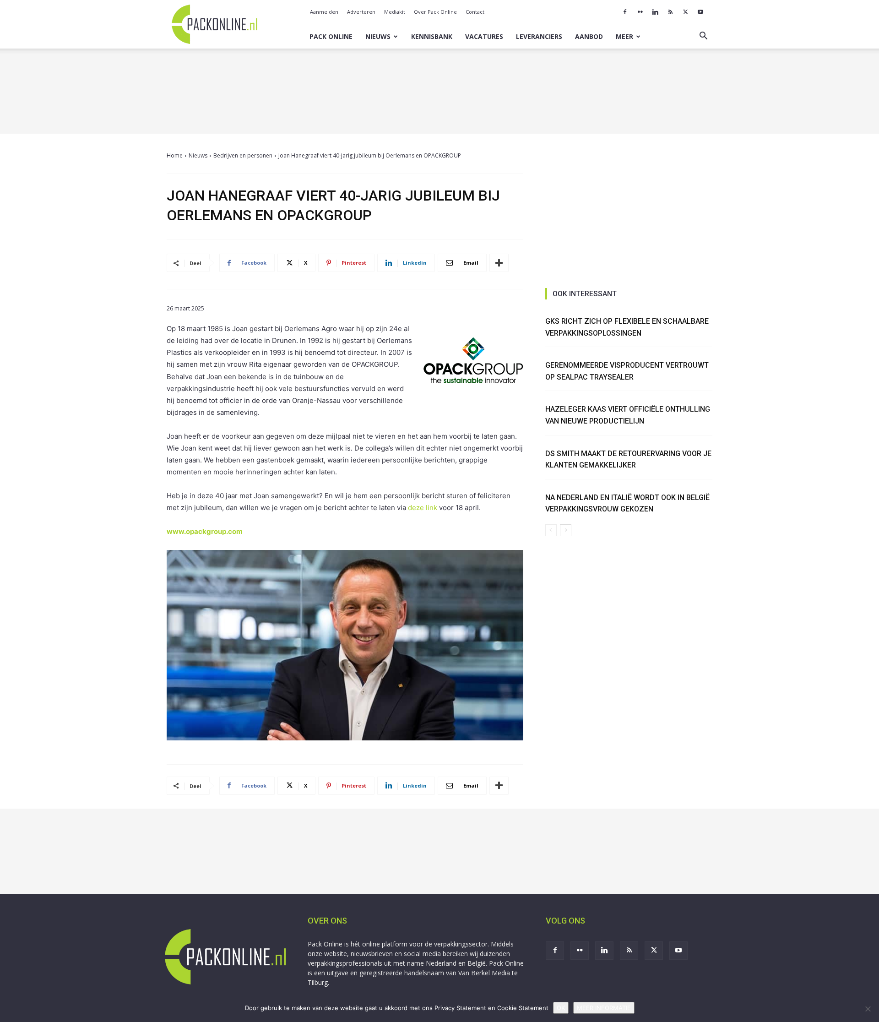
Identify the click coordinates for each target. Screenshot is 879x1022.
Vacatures (484, 36)
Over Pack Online (435, 11)
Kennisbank (431, 36)
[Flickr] (640, 11)
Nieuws (378, 36)
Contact (475, 11)
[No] (867, 1008)
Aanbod (589, 36)
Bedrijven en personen (242, 155)
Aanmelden (324, 11)
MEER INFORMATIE (604, 1007)
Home (175, 155)
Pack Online (331, 36)
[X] (685, 11)
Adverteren (361, 11)
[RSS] (670, 11)
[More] (499, 263)
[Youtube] (700, 11)
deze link (422, 507)
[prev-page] (551, 530)
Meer (624, 36)
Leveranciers (539, 36)
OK (561, 1007)
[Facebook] (625, 11)
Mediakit (394, 11)
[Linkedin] (655, 11)
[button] (703, 37)
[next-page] (565, 530)
